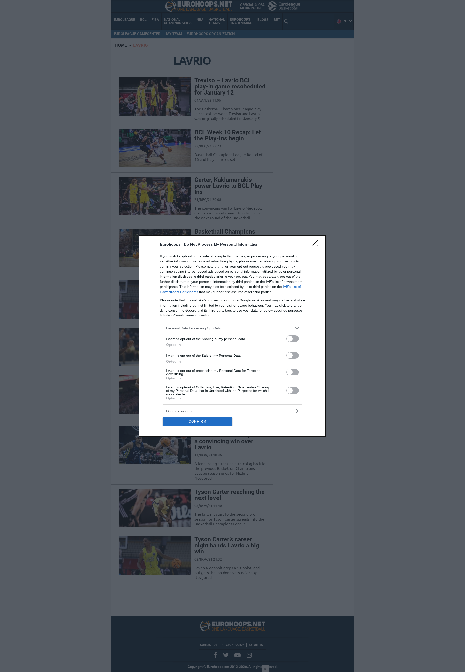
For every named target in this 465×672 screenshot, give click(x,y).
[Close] (316, 244)
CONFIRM (198, 421)
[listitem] (232, 328)
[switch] (292, 338)
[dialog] (232, 336)
